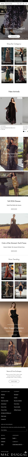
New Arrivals (14, 91)
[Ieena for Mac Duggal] (14, 22)
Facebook (3, 438)
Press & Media (17, 407)
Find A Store (16, 403)
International (3, 403)
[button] (23, 3)
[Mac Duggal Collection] (14, 319)
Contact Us (3, 419)
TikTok (2, 444)
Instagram (3, 441)
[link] (23, 131)
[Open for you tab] (25, 452)
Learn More (14, 381)
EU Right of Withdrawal (6, 413)
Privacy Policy (4, 410)
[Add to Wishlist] (1, 98)
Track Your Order (4, 400)
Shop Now (14, 209)
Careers (15, 397)
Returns (2, 397)
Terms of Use (3, 407)
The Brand (16, 394)
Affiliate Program (17, 410)
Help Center (3, 416)
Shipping (3, 394)
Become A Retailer (18, 400)
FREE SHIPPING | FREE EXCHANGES (14, 1)
